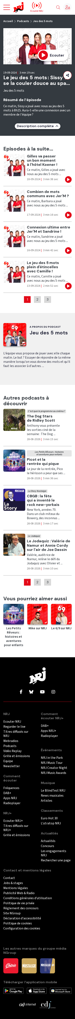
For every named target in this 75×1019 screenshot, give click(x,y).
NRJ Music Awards (53, 773)
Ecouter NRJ (12, 721)
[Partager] (67, 75)
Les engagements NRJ (53, 853)
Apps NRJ (10, 798)
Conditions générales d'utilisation (27, 898)
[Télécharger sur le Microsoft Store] (61, 990)
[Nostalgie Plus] (47, 965)
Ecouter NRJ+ (13, 821)
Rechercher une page (56, 860)
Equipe (8, 761)
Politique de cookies (17, 923)
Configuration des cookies (21, 928)
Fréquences (11, 788)
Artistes (46, 801)
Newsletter (11, 766)
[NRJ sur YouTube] (42, 692)
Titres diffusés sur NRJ (15, 734)
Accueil (8, 21)
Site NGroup (12, 913)
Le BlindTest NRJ (53, 790)
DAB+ (7, 793)
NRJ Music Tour (51, 763)
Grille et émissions (16, 756)
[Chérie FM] (10, 965)
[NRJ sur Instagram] (53, 692)
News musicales (52, 795)
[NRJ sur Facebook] (21, 692)
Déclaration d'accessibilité (22, 918)
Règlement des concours (21, 908)
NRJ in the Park (52, 758)
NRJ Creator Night (54, 768)
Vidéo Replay (12, 751)
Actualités (48, 841)
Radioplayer (11, 803)
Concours (47, 846)
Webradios (10, 741)
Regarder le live (14, 727)
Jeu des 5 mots (42, 21)
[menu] (6, 7)
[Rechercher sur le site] (58, 7)
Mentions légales (15, 888)
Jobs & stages (13, 883)
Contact (9, 878)
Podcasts (23, 21)
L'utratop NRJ (51, 823)
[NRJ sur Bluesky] (31, 692)
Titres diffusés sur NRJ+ (15, 828)
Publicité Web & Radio (19, 893)
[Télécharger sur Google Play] (13, 990)
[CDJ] (47, 1004)
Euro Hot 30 (49, 818)
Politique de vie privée (18, 903)
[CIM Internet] (27, 1004)
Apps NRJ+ (48, 731)
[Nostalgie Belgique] (29, 965)
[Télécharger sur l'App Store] (37, 990)
